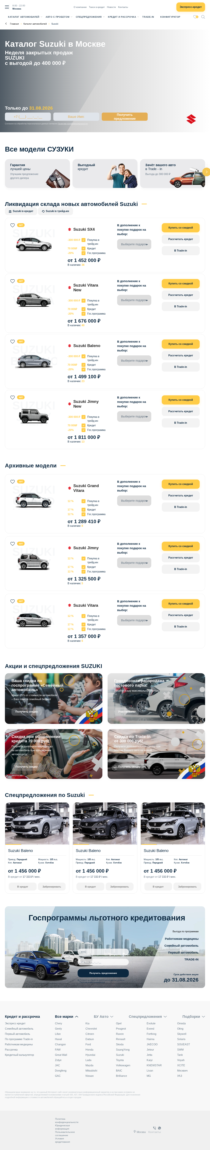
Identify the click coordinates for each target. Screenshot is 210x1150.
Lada (88, 1060)
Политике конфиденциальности (73, 124)
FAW (58, 1049)
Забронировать (51, 886)
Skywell (181, 1034)
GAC (58, 1075)
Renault (120, 1039)
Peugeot (121, 1028)
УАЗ (179, 1075)
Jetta (149, 1054)
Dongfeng (60, 1070)
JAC (57, 1065)
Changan (60, 1044)
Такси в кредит (97, 7)
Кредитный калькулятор (19, 1054)
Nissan (89, 1075)
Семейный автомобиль (181, 945)
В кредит (22, 886)
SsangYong (123, 1049)
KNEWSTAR (154, 1065)
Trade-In (148, 17)
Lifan (58, 1034)
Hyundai (90, 1054)
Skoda (120, 1044)
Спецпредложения (89, 17)
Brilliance (121, 1075)
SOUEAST (183, 1044)
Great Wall (61, 1054)
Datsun (89, 1039)
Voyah (181, 1060)
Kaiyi (150, 1060)
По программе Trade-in (19, 1039)
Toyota (120, 1060)
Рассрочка (11, 1049)
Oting (180, 1028)
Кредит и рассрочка (122, 17)
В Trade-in (180, 250)
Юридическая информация (62, 1127)
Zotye (58, 1060)
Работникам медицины (182, 938)
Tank (180, 1054)
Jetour (150, 1049)
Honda (89, 1049)
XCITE (181, 1065)
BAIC (119, 1070)
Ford (88, 1044)
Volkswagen (123, 1065)
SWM (180, 1049)
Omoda (181, 1023)
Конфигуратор (170, 17)
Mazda (89, 1065)
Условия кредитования (62, 1140)
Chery (58, 1023)
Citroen (89, 1034)
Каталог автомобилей (23, 17)
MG (149, 1075)
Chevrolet (91, 1028)
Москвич (182, 1070)
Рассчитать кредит (180, 239)
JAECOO (152, 1044)
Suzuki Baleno (20, 850)
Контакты (123, 7)
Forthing (151, 1034)
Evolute (151, 1023)
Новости (111, 7)
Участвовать (126, 711)
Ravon (120, 1034)
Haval (58, 1039)
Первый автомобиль (183, 952)
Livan (150, 1070)
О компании (80, 7)
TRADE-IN (191, 959)
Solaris (181, 1039)
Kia (87, 1023)
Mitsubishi (91, 1070)
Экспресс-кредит (191, 7)
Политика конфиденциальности (66, 1120)
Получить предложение (125, 116)
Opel (119, 1023)
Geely (58, 1028)
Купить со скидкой (180, 227)
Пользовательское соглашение (65, 1134)
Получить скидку (26, 711)
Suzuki (120, 1054)
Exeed (150, 1028)
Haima (150, 1039)
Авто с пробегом (57, 17)
